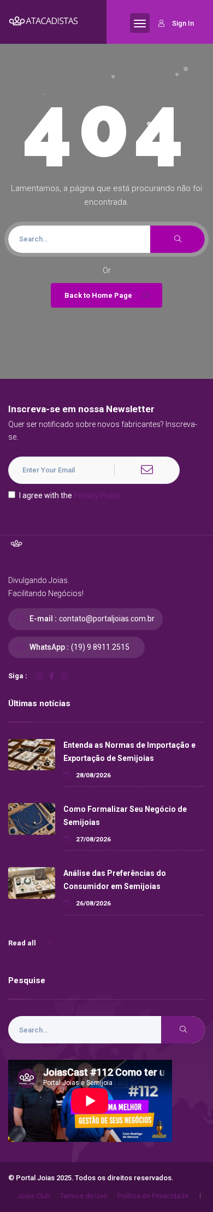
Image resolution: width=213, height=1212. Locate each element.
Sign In (183, 23)
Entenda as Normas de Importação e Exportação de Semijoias (129, 751)
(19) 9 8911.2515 (100, 647)
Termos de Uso (84, 1196)
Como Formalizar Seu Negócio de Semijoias (125, 815)
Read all (23, 943)
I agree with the (70, 495)
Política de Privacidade (152, 1196)
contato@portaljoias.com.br (107, 618)
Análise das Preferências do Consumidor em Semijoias (114, 879)
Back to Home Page (98, 295)
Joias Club (33, 1196)
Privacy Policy (97, 495)
